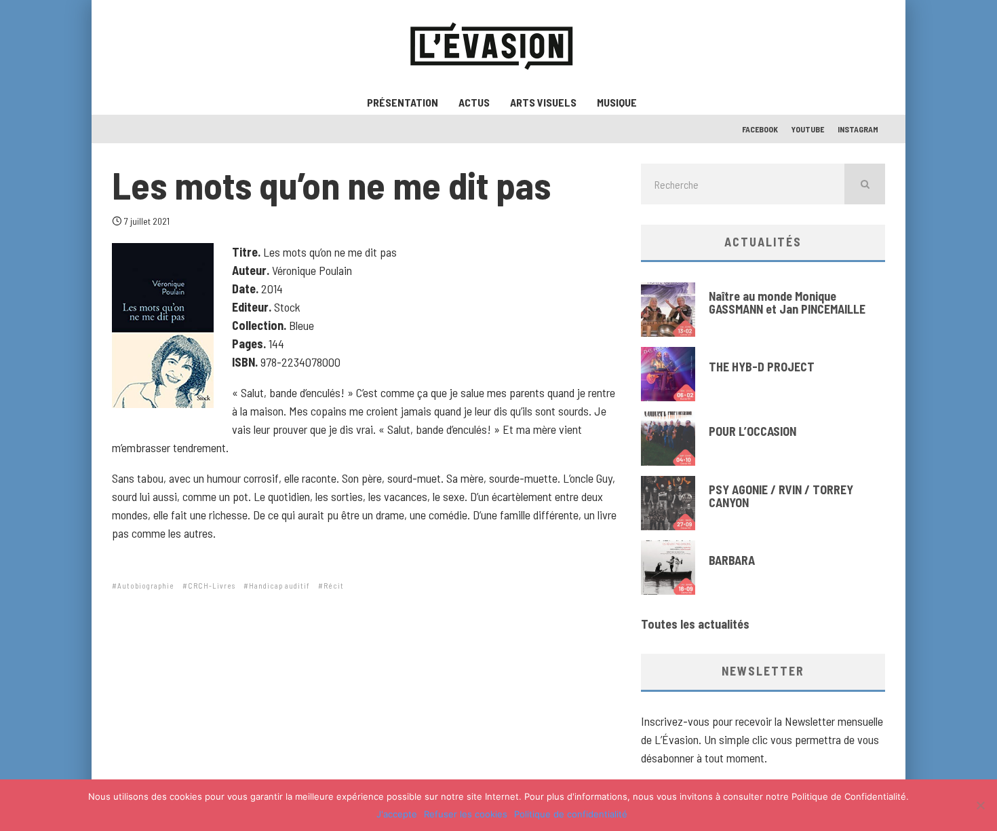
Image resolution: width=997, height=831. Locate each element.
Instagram (858, 129)
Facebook (760, 129)
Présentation (402, 102)
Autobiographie (145, 585)
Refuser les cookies (465, 814)
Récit (334, 585)
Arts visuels (543, 102)
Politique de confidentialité (570, 814)
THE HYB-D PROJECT (762, 366)
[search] (864, 184)
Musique (617, 102)
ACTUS (474, 102)
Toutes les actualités (695, 623)
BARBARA (732, 560)
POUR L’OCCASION (752, 431)
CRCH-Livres (211, 585)
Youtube (807, 129)
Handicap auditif (279, 585)
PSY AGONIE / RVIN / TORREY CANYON (781, 496)
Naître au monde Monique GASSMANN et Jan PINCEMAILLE (787, 303)
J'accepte (396, 814)
